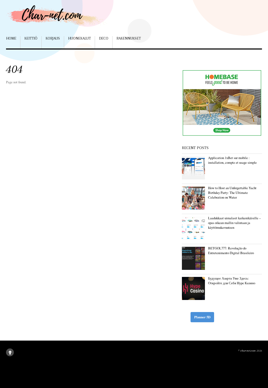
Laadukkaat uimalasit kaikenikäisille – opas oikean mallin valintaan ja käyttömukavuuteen (234, 223)
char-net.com (248, 350)
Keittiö (30, 38)
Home (11, 38)
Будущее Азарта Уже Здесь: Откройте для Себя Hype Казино (231, 280)
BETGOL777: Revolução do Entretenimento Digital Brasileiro (231, 250)
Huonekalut (79, 38)
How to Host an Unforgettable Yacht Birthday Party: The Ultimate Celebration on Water (232, 192)
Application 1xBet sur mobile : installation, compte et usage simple (232, 160)
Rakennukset (128, 38)
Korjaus (53, 38)
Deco (103, 38)
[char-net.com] (58, 18)
